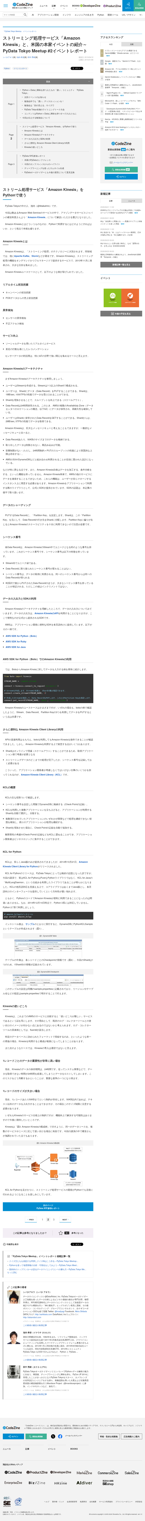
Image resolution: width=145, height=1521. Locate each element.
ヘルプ (46, 1501)
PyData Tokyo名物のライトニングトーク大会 (44, 109)
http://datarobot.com (32, 1317)
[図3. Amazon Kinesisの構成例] (48, 1166)
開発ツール (113, 14)
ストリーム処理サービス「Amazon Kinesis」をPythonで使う (49, 126)
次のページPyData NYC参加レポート (48, 1207)
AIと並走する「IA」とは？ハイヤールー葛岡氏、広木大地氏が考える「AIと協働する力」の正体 (120, 233)
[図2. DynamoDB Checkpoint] (48, 980)
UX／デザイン (129, 14)
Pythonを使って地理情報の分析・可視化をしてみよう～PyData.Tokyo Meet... (43, 1265)
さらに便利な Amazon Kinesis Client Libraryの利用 (47, 142)
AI (33, 14)
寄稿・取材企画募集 (109, 1436)
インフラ (66, 14)
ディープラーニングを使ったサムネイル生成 (44, 168)
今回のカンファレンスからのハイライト (42, 164)
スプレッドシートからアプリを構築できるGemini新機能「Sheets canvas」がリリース (122, 51)
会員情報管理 (72, 1501)
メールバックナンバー (123, 162)
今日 (111, 44)
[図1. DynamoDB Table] (48, 947)
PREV (31, 1219)
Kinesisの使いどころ (33, 147)
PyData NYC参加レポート (33, 155)
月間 (131, 44)
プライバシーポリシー (124, 1501)
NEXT (64, 1219)
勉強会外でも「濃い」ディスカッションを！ (44, 101)
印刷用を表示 (13, 1244)
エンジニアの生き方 (84, 14)
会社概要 (92, 1501)
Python (100, 14)
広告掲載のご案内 (131, 1436)
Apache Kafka (21, 256)
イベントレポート (20, 68)
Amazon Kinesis (36, 217)
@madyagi (59, 1311)
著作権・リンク (58, 1501)
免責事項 (83, 1501)
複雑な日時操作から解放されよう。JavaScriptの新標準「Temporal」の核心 (123, 86)
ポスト (77, 68)
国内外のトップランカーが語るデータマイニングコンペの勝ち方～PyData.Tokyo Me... (47, 1269)
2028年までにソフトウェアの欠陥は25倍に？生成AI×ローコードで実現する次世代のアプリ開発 (120, 211)
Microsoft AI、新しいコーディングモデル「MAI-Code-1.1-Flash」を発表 (123, 101)
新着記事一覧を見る (121, 264)
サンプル (30, 924)
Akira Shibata (81, 1311)
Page (11, 103)
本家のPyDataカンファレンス (37, 159)
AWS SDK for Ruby (16, 641)
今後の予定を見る (123, 313)
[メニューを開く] (5, 5)
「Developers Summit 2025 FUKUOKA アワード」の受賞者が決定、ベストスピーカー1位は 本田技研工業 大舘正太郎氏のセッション (123, 111)
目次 (48, 81)
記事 (54, 5)
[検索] (25, 15)
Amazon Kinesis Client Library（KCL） (42, 774)
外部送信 (138, 1501)
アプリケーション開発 (48, 14)
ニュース (44, 5)
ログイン (122, 176)
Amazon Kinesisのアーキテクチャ (39, 134)
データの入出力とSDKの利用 (37, 138)
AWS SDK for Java (16, 647)
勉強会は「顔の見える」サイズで (39, 105)
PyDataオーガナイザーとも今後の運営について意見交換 (49, 172)
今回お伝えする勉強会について (36, 117)
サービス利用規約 (106, 1501)
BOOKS (75, 5)
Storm (35, 256)
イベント (64, 5)
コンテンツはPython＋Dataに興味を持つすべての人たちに (50, 113)
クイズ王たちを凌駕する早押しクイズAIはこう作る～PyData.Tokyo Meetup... (43, 1261)
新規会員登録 (122, 169)
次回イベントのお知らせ (35, 97)
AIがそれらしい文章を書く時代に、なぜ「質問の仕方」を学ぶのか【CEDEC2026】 (119, 244)
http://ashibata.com (43, 1314)
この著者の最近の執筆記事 (35, 1325)
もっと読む (12, 1272)
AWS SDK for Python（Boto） (22, 636)
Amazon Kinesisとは (33, 130)
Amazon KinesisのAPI (46, 613)
